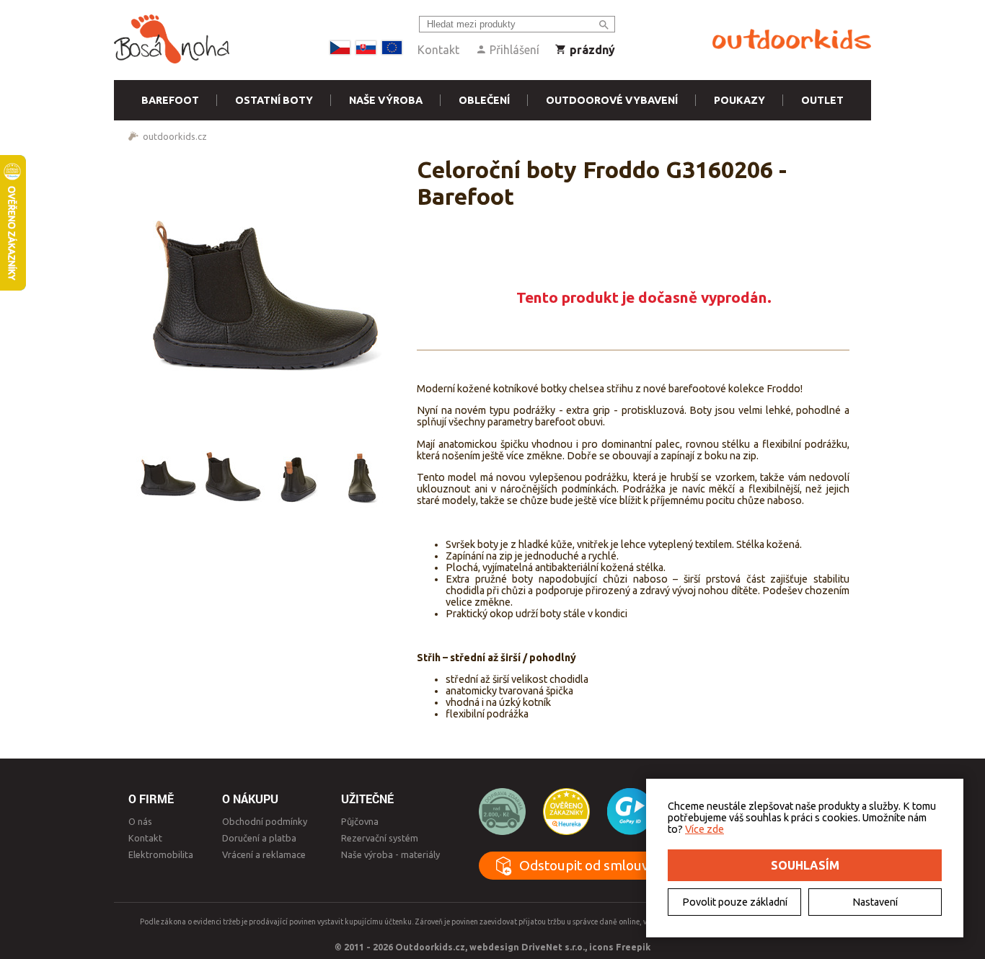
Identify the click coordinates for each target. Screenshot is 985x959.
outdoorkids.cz (175, 136)
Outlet (822, 100)
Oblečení (484, 100)
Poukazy (739, 100)
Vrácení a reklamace (264, 854)
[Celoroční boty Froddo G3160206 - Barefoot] (265, 293)
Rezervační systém (379, 838)
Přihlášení (513, 49)
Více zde (704, 829)
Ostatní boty (274, 100)
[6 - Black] (168, 476)
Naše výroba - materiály (390, 854)
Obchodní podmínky (264, 821)
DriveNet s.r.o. (553, 947)
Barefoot (170, 100)
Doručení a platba (259, 838)
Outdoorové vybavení (612, 100)
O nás (140, 821)
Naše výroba (386, 100)
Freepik (633, 947)
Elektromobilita (160, 854)
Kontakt (438, 49)
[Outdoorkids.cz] (791, 39)
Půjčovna (360, 821)
